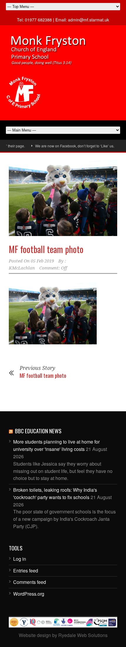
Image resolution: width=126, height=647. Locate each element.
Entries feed (25, 570)
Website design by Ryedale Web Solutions (63, 635)
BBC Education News (38, 431)
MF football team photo (46, 249)
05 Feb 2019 (42, 261)
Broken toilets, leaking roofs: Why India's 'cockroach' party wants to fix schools (55, 493)
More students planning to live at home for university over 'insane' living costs (56, 445)
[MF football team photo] (63, 198)
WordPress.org (28, 593)
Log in (19, 558)
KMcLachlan (22, 268)
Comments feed (29, 582)
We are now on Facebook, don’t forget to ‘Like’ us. (69, 145)
